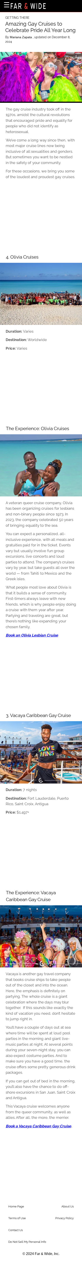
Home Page (16, 1206)
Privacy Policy (64, 1218)
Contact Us (15, 1230)
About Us (67, 1206)
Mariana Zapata (21, 37)
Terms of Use (17, 1218)
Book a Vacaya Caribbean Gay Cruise (38, 1126)
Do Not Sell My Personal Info (27, 1241)
